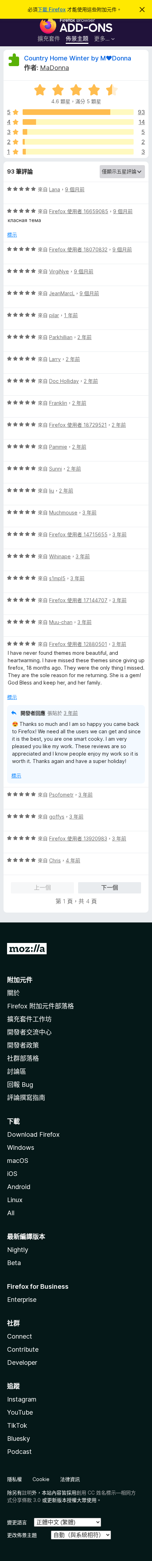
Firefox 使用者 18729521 (78, 425)
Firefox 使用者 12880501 (78, 644)
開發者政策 (23, 1045)
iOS (12, 1173)
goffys (56, 817)
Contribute (23, 1349)
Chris (55, 860)
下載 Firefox (51, 9)
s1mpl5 (57, 578)
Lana (54, 189)
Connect (19, 1336)
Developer (22, 1362)
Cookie (41, 1479)
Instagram (21, 1399)
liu (51, 491)
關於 (13, 993)
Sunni (55, 469)
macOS (17, 1160)
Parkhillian (60, 337)
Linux (15, 1200)
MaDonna (54, 67)
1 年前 (71, 315)
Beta (14, 1262)
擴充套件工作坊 (29, 1019)
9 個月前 (74, 189)
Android (18, 1186)
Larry (55, 359)
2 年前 (84, 337)
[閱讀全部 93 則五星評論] (78, 112)
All (10, 1213)
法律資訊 (70, 1479)
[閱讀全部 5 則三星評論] (78, 132)
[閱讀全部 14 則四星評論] (78, 122)
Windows (20, 1147)
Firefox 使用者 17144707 (78, 600)
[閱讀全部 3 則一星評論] (78, 152)
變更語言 (17, 1522)
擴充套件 (48, 38)
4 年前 (73, 860)
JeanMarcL (62, 293)
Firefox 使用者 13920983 (78, 838)
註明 (27, 1493)
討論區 (16, 1071)
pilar (54, 315)
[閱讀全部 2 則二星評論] (78, 142)
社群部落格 (23, 1058)
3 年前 (89, 512)
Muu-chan (60, 622)
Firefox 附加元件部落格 (40, 1006)
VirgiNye (59, 271)
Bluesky (18, 1438)
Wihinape (60, 556)
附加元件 (20, 980)
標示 (12, 235)
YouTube (20, 1412)
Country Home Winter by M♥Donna (77, 58)
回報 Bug (20, 1084)
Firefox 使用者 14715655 (78, 534)
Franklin (58, 403)
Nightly (17, 1249)
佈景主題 (77, 38)
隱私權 (14, 1479)
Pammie (58, 447)
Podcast (19, 1451)
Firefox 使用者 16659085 (78, 211)
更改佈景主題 (22, 1535)
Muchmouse (63, 512)
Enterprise (21, 1299)
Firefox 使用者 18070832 (78, 249)
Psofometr (61, 795)
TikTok (17, 1425)
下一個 (109, 887)
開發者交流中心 (29, 1032)
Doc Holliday (64, 381)
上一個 (42, 887)
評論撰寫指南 (26, 1097)
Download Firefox (33, 1134)
